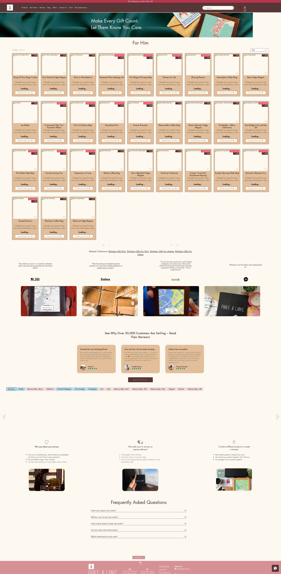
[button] (24, 7)
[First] (110, 202)
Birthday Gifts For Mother (162, 208)
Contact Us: (178, 523)
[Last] (170, 202)
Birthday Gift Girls (117, 208)
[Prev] (116, 202)
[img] (49, 258)
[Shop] (245, 7)
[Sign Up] (250, 7)
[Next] (164, 202)
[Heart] (240, 7)
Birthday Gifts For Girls (138, 208)
